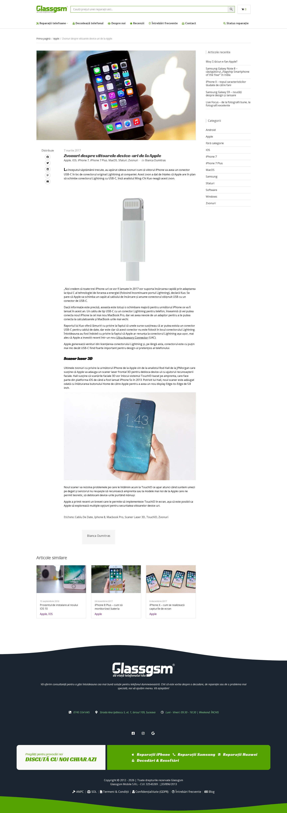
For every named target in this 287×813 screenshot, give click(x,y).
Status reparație (238, 23)
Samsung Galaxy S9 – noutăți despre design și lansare (224, 93)
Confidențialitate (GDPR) (151, 792)
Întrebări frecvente (165, 23)
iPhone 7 (83, 160)
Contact (190, 23)
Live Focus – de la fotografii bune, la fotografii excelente (228, 103)
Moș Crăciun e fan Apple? (221, 61)
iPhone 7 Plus (98, 160)
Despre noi (118, 23)
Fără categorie (215, 143)
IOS (74, 160)
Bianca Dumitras (155, 160)
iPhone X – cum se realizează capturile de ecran (167, 606)
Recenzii (138, 23)
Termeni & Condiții (115, 792)
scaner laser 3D (135, 517)
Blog (211, 792)
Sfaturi (122, 160)
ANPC (79, 792)
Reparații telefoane (53, 23)
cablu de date (84, 517)
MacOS (112, 160)
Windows (211, 196)
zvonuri (163, 517)
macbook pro (115, 517)
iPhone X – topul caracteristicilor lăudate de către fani (226, 83)
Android (211, 130)
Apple (56, 38)
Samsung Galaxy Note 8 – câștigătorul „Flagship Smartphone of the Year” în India (227, 72)
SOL (94, 792)
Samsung (211, 176)
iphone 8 (99, 517)
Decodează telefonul (89, 23)
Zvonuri (133, 160)
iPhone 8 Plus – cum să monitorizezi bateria (108, 606)
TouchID (151, 517)
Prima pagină (43, 38)
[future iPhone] (116, 95)
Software (211, 190)
